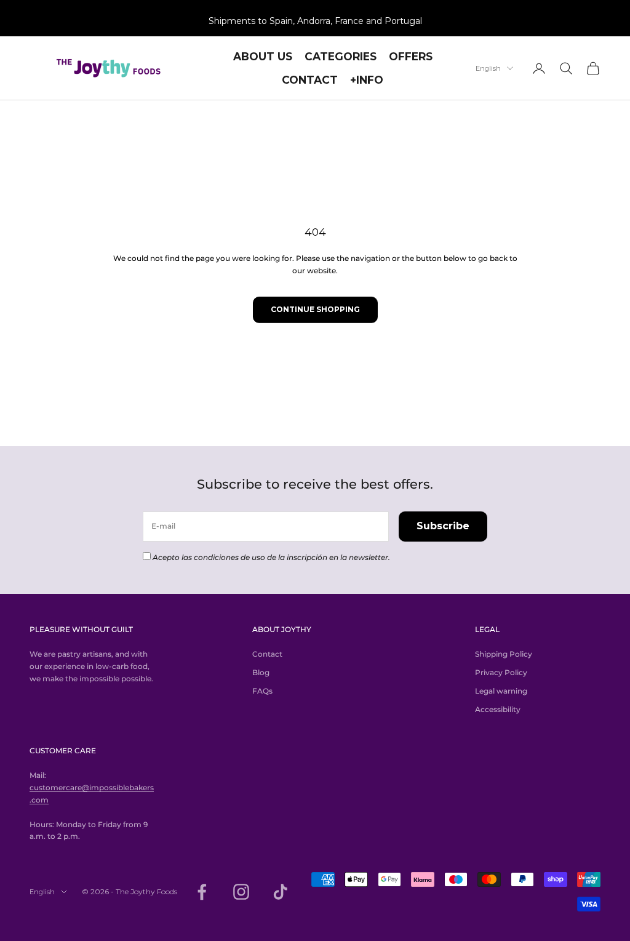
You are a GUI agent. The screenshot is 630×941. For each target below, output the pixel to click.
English (488, 68)
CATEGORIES (341, 56)
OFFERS (411, 56)
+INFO (366, 79)
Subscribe (443, 526)
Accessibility (497, 709)
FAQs (262, 690)
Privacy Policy (501, 672)
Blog (260, 672)
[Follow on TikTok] (280, 892)
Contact (267, 654)
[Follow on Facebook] (202, 892)
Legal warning (501, 690)
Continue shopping (315, 309)
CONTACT (310, 79)
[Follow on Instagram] (241, 892)
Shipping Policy (503, 654)
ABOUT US (262, 56)
